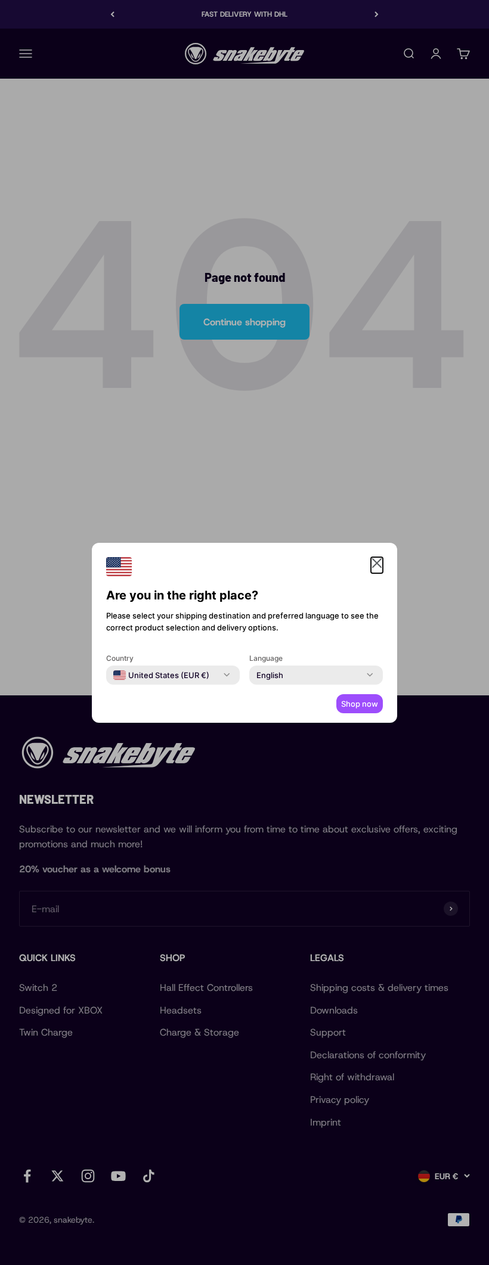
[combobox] (161, 675)
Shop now (359, 703)
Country (120, 658)
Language (266, 658)
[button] (377, 565)
